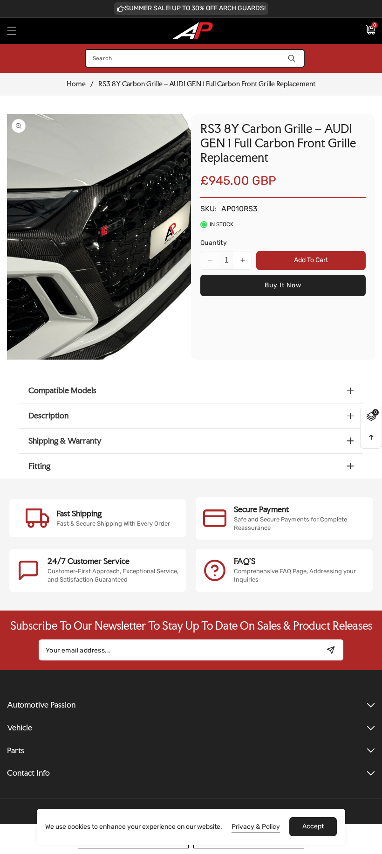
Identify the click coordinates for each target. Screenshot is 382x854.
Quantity (213, 243)
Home (76, 84)
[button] (17, 31)
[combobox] (195, 58)
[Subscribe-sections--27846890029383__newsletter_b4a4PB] (330, 649)
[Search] (292, 58)
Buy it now (283, 285)
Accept (313, 826)
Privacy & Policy (256, 827)
